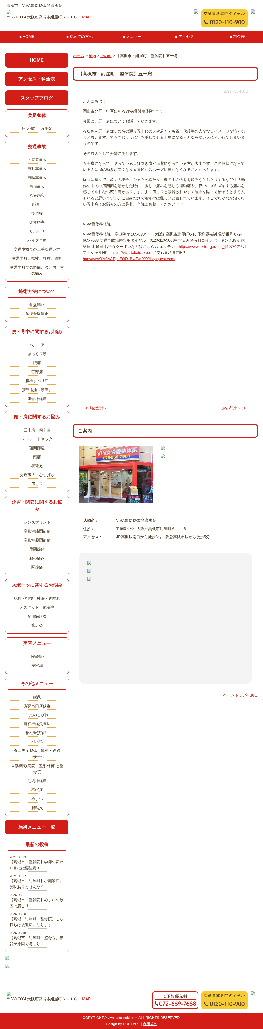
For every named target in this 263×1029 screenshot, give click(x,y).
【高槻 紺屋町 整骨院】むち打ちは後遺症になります (36, 921)
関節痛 (37, 567)
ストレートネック (37, 439)
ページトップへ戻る (240, 695)
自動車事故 (37, 168)
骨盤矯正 (37, 304)
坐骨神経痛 (37, 398)
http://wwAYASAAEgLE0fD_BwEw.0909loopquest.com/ (129, 259)
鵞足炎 (37, 625)
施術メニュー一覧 (36, 827)
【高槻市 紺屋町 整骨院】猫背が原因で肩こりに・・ (36, 940)
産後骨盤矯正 (37, 313)
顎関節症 (37, 448)
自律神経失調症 (37, 723)
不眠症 (37, 790)
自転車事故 (37, 177)
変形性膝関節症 (37, 531)
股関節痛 (37, 549)
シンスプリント (37, 522)
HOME (28, 36)
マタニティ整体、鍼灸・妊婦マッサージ (37, 753)
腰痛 (37, 363)
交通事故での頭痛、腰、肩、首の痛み (37, 270)
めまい (37, 799)
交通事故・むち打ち (37, 475)
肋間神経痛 (37, 781)
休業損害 (37, 222)
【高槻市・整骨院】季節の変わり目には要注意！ (36, 865)
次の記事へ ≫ (234, 408)
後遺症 (37, 213)
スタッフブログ (37, 97)
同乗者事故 (37, 159)
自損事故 (37, 186)
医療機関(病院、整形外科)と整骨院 (37, 768)
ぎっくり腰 (37, 354)
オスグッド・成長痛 (37, 607)
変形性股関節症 (37, 540)
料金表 (239, 36)
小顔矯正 (37, 656)
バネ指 (37, 741)
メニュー (134, 36)
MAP (86, 17)
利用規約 (150, 1024)
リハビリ (37, 231)
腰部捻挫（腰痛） (37, 390)
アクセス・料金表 (36, 78)
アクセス (186, 36)
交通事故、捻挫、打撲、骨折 (37, 258)
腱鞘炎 (37, 808)
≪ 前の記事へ (96, 408)
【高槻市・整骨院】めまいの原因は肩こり (36, 903)
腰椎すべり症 (37, 381)
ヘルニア (37, 345)
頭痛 (37, 457)
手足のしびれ (37, 714)
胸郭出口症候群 (37, 706)
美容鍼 (37, 665)
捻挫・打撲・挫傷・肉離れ (37, 598)
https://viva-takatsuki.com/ (133, 252)
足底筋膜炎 (37, 616)
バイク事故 (37, 240)
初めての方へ (81, 36)
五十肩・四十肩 (37, 430)
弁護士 (37, 204)
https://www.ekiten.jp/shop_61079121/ (210, 246)
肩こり (37, 484)
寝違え (37, 466)
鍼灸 (37, 697)
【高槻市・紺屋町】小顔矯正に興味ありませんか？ (36, 884)
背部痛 (37, 372)
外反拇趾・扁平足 (37, 128)
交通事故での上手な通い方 (37, 249)
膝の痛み (37, 558)
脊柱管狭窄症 (37, 732)
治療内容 (37, 195)
